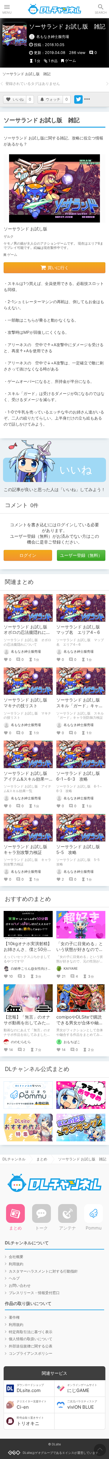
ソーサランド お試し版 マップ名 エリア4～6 (80, 629)
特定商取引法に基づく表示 (30, 1332)
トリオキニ (30, 1421)
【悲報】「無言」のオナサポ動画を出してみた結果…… (27, 1022)
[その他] (87, 99)
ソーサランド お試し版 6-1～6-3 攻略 (80, 776)
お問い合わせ (20, 1285)
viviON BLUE (82, 1405)
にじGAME (82, 1388)
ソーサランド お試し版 (25, 228)
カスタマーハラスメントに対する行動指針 (43, 1271)
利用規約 (16, 1264)
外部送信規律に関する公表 (30, 1346)
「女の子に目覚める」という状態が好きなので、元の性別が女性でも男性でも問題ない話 (79, 952)
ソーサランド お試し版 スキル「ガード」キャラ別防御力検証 (80, 705)
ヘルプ (14, 1278)
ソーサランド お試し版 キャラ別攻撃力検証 (27, 849)
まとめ (41, 1159)
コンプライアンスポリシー (30, 1353)
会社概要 (16, 1256)
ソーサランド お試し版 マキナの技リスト (27, 702)
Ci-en (32, 1405)
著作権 (14, 1317)
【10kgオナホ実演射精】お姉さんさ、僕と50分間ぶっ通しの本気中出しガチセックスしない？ (28, 952)
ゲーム (70, 60)
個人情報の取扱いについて (30, 1339)
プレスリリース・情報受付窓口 (34, 1292)
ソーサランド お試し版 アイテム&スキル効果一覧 (27, 779)
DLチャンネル (54, 9)
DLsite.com (30, 1388)
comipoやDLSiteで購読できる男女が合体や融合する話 (79, 1022)
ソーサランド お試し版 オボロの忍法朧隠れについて (27, 632)
